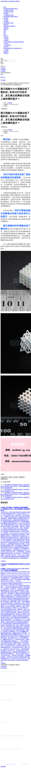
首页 (5, 7)
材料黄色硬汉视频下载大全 (11, 16)
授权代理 (6, 51)
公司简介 (6, 43)
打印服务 (6, 18)
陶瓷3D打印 (21, 477)
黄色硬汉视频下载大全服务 (9, 671)
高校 (5, 30)
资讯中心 (6, 35)
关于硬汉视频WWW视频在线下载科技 (14, 42)
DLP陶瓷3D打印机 (8, 10)
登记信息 (6, 19)
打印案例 (6, 21)
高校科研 (3, 714)
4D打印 (2, 709)
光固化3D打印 (4, 477)
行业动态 (6, 37)
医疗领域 (3, 716)
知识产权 (6, 46)
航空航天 (6, 29)
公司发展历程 (7, 45)
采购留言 (6, 53)
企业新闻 (6, 40)
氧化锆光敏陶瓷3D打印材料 (7, 689)
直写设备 (6, 13)
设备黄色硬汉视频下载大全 (11, 8)
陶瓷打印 (6, 24)
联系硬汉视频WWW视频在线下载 (12, 48)
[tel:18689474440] (1, 57)
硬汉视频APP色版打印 (9, 26)
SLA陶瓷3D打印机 (8, 15)
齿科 (5, 34)
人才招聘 (6, 50)
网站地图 (3, 766)
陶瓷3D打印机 (4, 479)
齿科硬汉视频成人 (5, 718)
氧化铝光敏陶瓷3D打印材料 (7, 691)
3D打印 (10, 477)
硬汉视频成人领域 (8, 23)
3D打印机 (15, 477)
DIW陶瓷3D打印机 (9, 11)
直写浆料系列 (4, 694)
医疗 (5, 32)
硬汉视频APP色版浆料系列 (7, 696)
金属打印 (6, 27)
